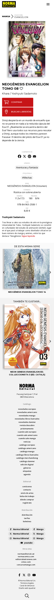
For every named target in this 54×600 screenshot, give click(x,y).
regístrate (27, 503)
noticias (27, 441)
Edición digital (27, 464)
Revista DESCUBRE (27, 425)
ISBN (27, 202)
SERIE (27, 183)
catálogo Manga (27, 451)
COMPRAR (16, 102)
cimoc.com (26, 562)
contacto (27, 489)
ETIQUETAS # (27, 173)
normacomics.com (26, 556)
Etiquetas (27, 471)
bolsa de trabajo (27, 496)
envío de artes (27, 493)
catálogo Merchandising (27, 458)
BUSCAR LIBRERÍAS (21, 111)
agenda (27, 474)
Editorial (27, 481)
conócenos (27, 486)
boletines (27, 521)
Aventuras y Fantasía (27, 167)
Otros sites (27, 549)
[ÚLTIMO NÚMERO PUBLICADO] (27, 254)
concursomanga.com (26, 564)
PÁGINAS (34, 196)
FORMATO (27, 190)
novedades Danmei (27, 422)
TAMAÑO (20, 196)
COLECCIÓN (18, 15)
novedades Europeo (27, 409)
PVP (27, 208)
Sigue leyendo (28, 236)
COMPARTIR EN (27, 152)
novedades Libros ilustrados (27, 418)
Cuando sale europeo (27, 432)
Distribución (27, 510)
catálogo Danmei (27, 461)
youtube (28, 542)
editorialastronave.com (26, 559)
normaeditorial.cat (26, 554)
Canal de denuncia (27, 585)
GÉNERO (27, 163)
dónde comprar (27, 499)
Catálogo (27, 404)
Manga (40, 529)
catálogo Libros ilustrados (27, 455)
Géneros (27, 468)
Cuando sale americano (27, 435)
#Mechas (27, 177)
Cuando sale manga (27, 438)
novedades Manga (27, 415)
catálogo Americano (27, 448)
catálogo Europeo (27, 445)
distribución (27, 515)
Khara (5, 93)
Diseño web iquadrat (27, 588)
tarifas (27, 518)
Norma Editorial (21, 529)
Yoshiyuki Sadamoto (24, 93)
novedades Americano (27, 412)
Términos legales (27, 583)
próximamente (27, 428)
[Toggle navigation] (48, 4)
